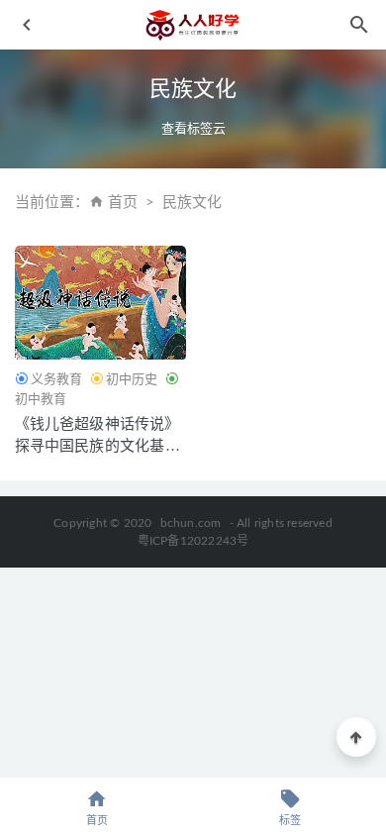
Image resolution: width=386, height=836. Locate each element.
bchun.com (191, 523)
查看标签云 (193, 128)
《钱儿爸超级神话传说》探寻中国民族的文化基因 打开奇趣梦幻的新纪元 (97, 445)
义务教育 (56, 378)
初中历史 (131, 378)
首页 (123, 202)
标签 (290, 820)
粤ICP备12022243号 (193, 541)
